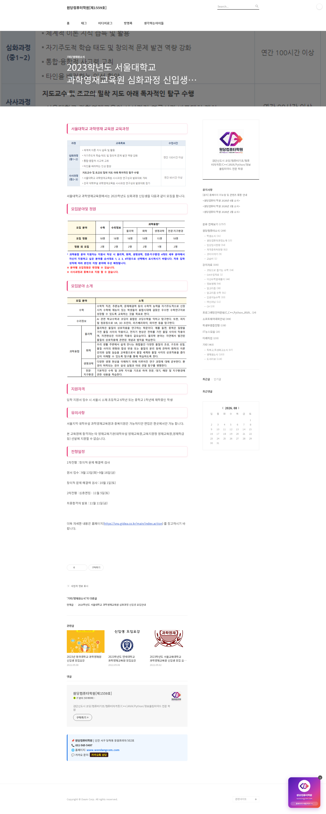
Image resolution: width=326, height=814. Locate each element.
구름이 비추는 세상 (245, 769)
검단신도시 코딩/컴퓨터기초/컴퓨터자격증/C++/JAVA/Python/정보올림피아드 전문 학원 (121, 708)
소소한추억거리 (243, 775)
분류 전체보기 (214, 224)
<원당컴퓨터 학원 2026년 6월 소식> (221, 200)
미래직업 (211, 338)
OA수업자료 (215, 274)
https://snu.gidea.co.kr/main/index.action (133, 523)
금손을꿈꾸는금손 (244, 751)
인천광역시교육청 (244, 672)
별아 (237, 787)
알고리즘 (214, 288)
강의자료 (211, 265)
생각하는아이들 (154, 23)
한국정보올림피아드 (245, 654)
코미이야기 (214, 254)
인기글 (217, 379)
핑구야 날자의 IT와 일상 (246, 693)
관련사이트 (241, 799)
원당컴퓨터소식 (214, 230)
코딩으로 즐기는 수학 (220, 270)
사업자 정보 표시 (79, 586)
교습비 (212, 258)
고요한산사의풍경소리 (246, 757)
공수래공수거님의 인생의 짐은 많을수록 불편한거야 (247, 727)
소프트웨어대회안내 (217, 319)
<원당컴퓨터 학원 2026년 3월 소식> (221, 206)
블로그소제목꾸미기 (245, 793)
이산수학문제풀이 (218, 279)
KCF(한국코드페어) (245, 660)
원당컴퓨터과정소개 (219, 240)
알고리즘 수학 (216, 293)
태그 (84, 23)
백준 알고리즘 (242, 684)
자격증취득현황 (217, 249)
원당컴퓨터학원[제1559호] (87, 8)
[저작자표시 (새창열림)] (105, 567)
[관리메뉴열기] (319, 6)
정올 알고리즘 (242, 678)
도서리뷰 (214, 359)
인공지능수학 (216, 297)
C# (211, 306)
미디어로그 (105, 23)
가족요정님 (241, 763)
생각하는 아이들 (243, 648)
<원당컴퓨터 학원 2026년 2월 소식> (221, 212)
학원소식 (214, 236)
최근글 (206, 379)
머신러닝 (214, 302)
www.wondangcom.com (103, 750)
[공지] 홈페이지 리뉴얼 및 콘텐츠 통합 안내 (225, 195)
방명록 (128, 23)
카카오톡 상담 (99, 755)
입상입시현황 (216, 245)
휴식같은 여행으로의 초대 (246, 711)
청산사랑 (239, 702)
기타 (208, 344)
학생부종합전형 (214, 325)
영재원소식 (215, 354)
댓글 (69, 676)
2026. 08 (231, 408)
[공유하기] (78, 567)
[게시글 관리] (83, 567)
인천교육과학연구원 (245, 666)
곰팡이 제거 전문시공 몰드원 (246, 742)
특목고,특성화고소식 (220, 350)
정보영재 (214, 283)
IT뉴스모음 (211, 332)
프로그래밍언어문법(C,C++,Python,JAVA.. (229, 312)
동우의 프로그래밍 (244, 781)
